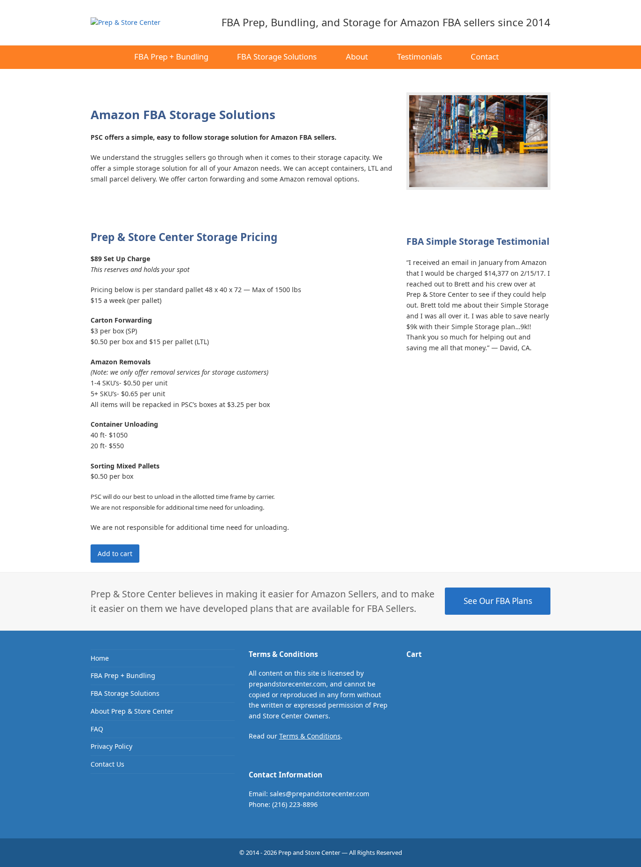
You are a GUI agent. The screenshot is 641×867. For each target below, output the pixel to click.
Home (100, 658)
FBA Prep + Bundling (123, 675)
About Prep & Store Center (132, 711)
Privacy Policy (111, 746)
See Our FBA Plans (498, 601)
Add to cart (115, 553)
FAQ (97, 728)
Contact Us (107, 764)
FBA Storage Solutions (125, 693)
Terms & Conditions (310, 735)
